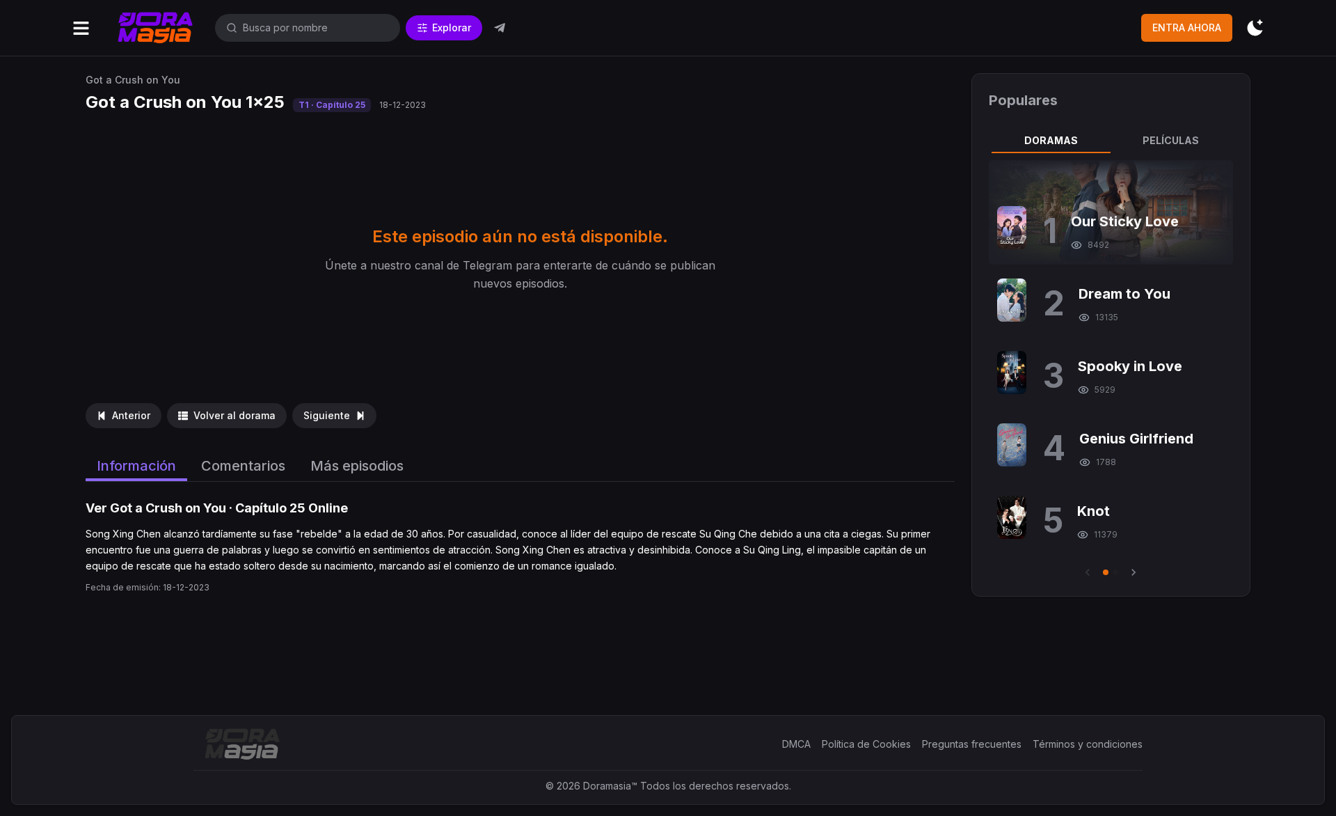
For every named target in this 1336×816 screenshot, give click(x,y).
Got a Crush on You (133, 80)
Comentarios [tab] (243, 465)
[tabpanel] (1110, 369)
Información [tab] (136, 465)
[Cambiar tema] (1255, 28)
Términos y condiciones (1088, 744)
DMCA (796, 744)
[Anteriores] (1088, 572)
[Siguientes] (1133, 572)
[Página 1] (1105, 572)
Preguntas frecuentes (971, 744)
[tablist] (1110, 141)
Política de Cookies (866, 744)
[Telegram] (499, 28)
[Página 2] (1115, 572)
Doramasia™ (610, 786)
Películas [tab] (1171, 140)
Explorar (451, 27)
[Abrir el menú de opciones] (81, 28)
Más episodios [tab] (357, 465)
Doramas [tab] (1051, 140)
